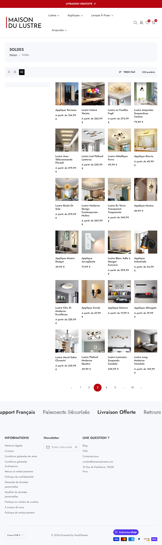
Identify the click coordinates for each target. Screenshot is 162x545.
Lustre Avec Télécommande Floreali (63, 159)
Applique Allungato (145, 308)
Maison (13, 55)
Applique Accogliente (88, 260)
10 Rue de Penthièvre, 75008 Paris (98, 469)
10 (132, 387)
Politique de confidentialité (19, 477)
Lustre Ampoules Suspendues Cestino (143, 113)
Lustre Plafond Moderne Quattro (90, 360)
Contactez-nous (91, 456)
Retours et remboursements (19, 471)
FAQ (85, 451)
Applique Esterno (118, 308)
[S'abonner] (76, 447)
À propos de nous (14, 507)
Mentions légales (13, 445)
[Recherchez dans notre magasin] (136, 23)
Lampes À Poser (100, 15)
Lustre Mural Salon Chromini (66, 359)
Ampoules (58, 30)
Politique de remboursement (19, 512)
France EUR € (14, 535)
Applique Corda (91, 308)
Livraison (9, 451)
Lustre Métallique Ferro (118, 158)
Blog (85, 445)
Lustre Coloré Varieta (89, 111)
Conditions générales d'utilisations (16, 464)
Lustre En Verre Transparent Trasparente (117, 209)
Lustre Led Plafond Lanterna (92, 158)
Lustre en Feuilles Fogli (118, 111)
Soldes (25, 55)
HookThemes (81, 535)
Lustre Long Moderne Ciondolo (141, 360)
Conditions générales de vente (21, 456)
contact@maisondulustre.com (98, 461)
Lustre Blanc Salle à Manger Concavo (119, 262)
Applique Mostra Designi (65, 260)
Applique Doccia (143, 156)
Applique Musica (143, 205)
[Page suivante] (141, 388)
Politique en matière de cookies (21, 502)
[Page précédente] (71, 388)
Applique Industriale (140, 260)
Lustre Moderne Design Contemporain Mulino (91, 210)
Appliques (74, 15)
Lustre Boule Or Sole (64, 207)
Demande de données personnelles (16, 484)
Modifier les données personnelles (16, 494)
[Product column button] (9, 72)
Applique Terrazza (65, 110)
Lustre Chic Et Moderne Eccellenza (63, 311)
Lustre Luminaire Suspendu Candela (117, 360)
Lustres (52, 15)
